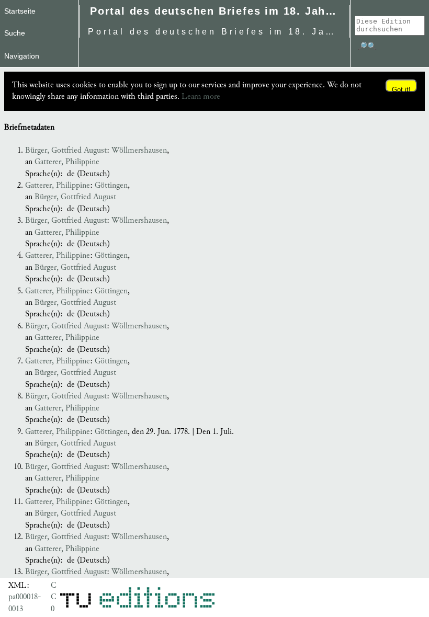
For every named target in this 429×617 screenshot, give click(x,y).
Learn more (201, 96)
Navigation (21, 56)
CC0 (54, 597)
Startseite (20, 11)
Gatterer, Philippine (67, 162)
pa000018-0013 (24, 602)
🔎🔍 (367, 46)
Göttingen (111, 185)
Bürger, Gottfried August (66, 150)
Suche (14, 33)
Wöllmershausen (139, 150)
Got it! (401, 89)
